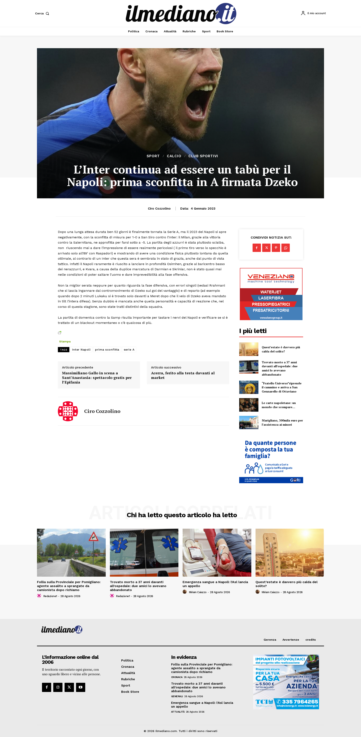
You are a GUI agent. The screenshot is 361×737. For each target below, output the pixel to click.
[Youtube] (80, 687)
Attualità (178, 711)
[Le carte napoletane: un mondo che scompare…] (248, 404)
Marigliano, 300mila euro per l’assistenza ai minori (282, 422)
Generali (177, 696)
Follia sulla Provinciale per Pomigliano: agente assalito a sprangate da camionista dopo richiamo (68, 586)
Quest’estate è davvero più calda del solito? (281, 349)
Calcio (174, 156)
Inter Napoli (81, 349)
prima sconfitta (107, 349)
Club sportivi (203, 156)
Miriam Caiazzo (198, 592)
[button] (43, 13)
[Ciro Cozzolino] (68, 411)
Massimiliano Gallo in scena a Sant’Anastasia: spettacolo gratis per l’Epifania (97, 377)
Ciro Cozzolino (159, 208)
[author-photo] (39, 596)
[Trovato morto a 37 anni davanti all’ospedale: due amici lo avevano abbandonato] (248, 367)
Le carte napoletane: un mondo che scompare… (279, 405)
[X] (266, 248)
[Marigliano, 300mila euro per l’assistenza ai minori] (248, 422)
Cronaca (177, 677)
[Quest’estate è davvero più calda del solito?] (248, 349)
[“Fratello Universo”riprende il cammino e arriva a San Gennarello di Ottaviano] (248, 387)
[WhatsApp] (285, 248)
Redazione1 (50, 596)
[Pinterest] (276, 248)
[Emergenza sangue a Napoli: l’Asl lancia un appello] (217, 553)
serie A (129, 349)
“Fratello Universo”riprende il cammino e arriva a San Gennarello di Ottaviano (281, 387)
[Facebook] (257, 248)
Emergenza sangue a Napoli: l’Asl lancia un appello (215, 584)
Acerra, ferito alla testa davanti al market (183, 375)
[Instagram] (57, 687)
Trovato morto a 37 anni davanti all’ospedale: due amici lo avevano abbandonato (279, 368)
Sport (153, 156)
